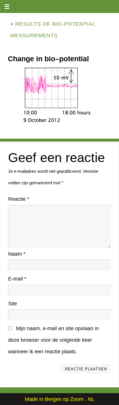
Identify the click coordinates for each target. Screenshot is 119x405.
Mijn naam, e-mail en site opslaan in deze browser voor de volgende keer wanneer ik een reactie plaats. (53, 340)
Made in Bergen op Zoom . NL (59, 399)
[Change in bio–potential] (59, 95)
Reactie (18, 199)
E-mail (17, 279)
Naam (16, 254)
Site (12, 303)
